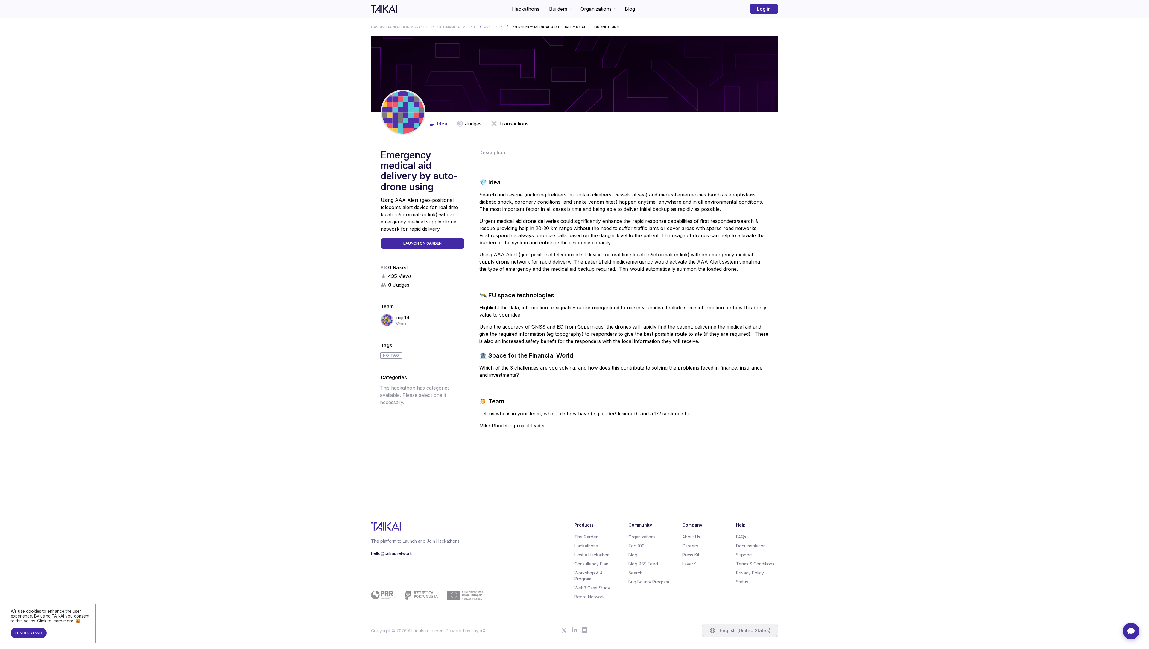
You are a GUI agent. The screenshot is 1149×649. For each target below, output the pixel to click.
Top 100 (636, 545)
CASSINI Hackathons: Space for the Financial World (424, 27)
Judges (473, 124)
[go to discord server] (585, 630)
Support (744, 554)
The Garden (586, 536)
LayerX (689, 563)
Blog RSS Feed (643, 563)
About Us (691, 536)
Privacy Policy (750, 572)
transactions (513, 124)
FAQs (741, 536)
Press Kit (690, 554)
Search (635, 572)
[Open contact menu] (1131, 631)
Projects (494, 27)
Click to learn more (55, 620)
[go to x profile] (564, 630)
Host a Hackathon (592, 554)
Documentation (751, 545)
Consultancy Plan (591, 563)
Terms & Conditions (755, 563)
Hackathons (525, 9)
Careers (690, 545)
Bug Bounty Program (648, 581)
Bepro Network (589, 596)
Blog (630, 9)
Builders (558, 9)
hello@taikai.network (391, 553)
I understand (28, 633)
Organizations (596, 9)
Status (742, 581)
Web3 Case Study (592, 587)
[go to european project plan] (427, 595)
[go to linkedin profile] (574, 630)
